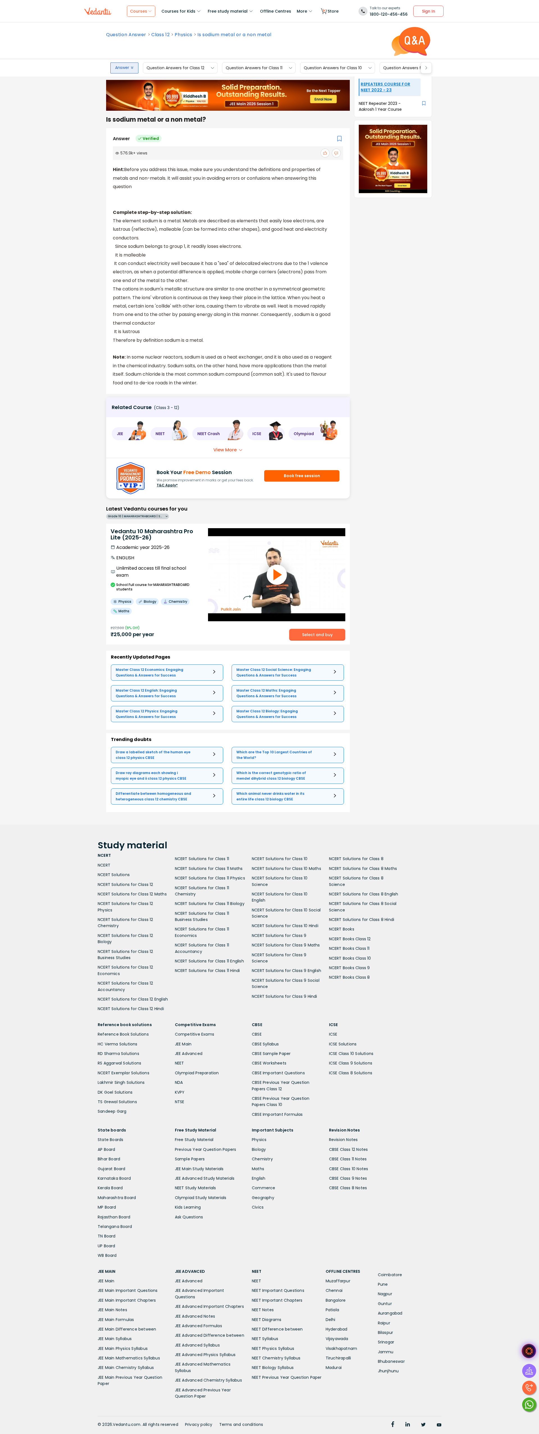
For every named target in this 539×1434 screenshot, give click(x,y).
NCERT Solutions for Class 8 (356, 859)
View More (225, 450)
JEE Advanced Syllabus (197, 1345)
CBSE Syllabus (265, 1044)
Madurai (334, 1367)
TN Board (107, 1236)
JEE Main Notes (112, 1310)
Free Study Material (194, 1139)
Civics (258, 1207)
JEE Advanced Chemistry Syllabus (208, 1380)
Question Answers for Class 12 (175, 68)
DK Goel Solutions (115, 1092)
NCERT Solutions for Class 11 (202, 859)
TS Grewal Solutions (117, 1102)
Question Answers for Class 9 (411, 68)
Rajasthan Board (114, 1217)
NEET (179, 1063)
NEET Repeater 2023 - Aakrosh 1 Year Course (380, 106)
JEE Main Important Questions (128, 1290)
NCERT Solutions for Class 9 (279, 935)
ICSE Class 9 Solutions (350, 1063)
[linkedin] (407, 1425)
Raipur (384, 1323)
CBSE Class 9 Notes (348, 1178)
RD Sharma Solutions (118, 1053)
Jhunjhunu (388, 1371)
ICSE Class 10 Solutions (351, 1053)
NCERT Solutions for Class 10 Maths (286, 868)
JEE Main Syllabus (115, 1338)
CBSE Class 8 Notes (348, 1188)
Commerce (263, 1188)
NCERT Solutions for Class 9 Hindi (284, 996)
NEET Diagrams (267, 1319)
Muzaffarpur (338, 1281)
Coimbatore (390, 1275)
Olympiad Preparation (197, 1073)
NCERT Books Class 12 (350, 939)
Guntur (385, 1303)
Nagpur (385, 1294)
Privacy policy (199, 1424)
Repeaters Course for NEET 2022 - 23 (385, 87)
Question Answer (126, 35)
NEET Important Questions (278, 1290)
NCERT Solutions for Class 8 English (363, 894)
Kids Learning (188, 1207)
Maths (258, 1169)
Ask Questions (189, 1217)
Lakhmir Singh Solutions (121, 1082)
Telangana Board (115, 1226)
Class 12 (160, 35)
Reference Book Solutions (123, 1034)
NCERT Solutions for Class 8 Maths (363, 868)
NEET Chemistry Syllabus (276, 1358)
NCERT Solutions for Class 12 (125, 884)
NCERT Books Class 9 (349, 968)
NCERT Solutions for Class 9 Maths (286, 945)
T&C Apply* (167, 485)
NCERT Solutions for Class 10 (280, 859)
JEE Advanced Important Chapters (209, 1306)
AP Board (106, 1149)
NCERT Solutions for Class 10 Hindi (285, 926)
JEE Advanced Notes (195, 1316)
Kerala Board (110, 1188)
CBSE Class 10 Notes (348, 1169)
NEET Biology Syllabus (273, 1367)
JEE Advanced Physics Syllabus (205, 1354)
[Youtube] (439, 1425)
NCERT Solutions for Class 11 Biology (210, 903)
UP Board (106, 1246)
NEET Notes (263, 1310)
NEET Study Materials (195, 1188)
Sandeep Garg (112, 1111)
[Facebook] (392, 1425)
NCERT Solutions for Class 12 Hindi (131, 1009)
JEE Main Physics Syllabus (123, 1348)
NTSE (179, 1102)
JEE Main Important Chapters (127, 1300)
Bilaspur (385, 1332)
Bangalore (336, 1300)
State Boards (110, 1139)
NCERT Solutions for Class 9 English (286, 970)
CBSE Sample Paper (271, 1053)
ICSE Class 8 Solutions (350, 1073)
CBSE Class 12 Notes (348, 1149)
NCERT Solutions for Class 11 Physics (210, 878)
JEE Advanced (188, 1053)
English (258, 1178)
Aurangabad (390, 1313)
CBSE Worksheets (269, 1063)
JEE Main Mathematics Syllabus (129, 1358)
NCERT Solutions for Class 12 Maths (132, 894)
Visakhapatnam (341, 1348)
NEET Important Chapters (277, 1300)
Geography (263, 1197)
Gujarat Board (111, 1169)
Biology (259, 1149)
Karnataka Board (114, 1178)
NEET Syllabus (265, 1338)
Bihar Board (109, 1159)
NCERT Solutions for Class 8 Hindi (361, 919)
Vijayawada (337, 1338)
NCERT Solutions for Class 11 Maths (209, 868)
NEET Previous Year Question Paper (287, 1377)
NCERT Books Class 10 (350, 958)
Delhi (330, 1319)
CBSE (257, 1034)
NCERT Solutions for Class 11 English (209, 961)
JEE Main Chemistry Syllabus (126, 1367)
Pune (383, 1284)
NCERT (104, 865)
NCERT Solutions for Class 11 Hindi (207, 970)
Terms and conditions (241, 1424)
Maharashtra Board (117, 1197)
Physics (183, 35)
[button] (129, 433)
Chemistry (262, 1159)
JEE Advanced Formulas (198, 1326)
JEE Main (183, 1044)
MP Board (107, 1207)
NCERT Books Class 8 (349, 977)
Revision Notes (343, 1139)
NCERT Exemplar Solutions (123, 1073)
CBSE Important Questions (278, 1073)
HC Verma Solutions (118, 1044)
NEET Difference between (277, 1329)
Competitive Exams (194, 1034)
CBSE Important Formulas (277, 1114)
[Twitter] (423, 1425)
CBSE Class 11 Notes (348, 1159)
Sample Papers (190, 1159)
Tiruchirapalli (338, 1358)
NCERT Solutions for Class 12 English (133, 999)
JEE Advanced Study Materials (205, 1178)
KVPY (180, 1092)
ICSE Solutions (343, 1044)
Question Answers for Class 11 (254, 68)
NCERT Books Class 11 (349, 948)
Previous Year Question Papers (205, 1149)
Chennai (334, 1290)
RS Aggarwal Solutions (119, 1063)
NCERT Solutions (114, 875)
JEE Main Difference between (127, 1329)
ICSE (333, 1034)
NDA (179, 1082)
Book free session (302, 476)
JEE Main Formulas (116, 1319)
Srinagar (386, 1342)
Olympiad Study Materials (201, 1197)
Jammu (386, 1352)
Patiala (332, 1310)
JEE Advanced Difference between (209, 1335)
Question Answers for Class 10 (333, 68)
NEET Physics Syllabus (273, 1348)
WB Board (107, 1255)
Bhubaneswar (391, 1361)
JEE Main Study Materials (199, 1169)
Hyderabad (337, 1329)
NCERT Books (341, 929)
